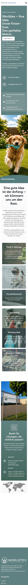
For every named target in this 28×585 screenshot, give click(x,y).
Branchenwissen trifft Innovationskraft (12, 102)
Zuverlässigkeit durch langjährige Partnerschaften (14, 108)
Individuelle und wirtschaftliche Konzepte (15, 95)
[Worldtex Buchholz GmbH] (8, 3)
